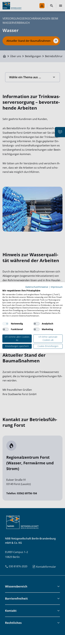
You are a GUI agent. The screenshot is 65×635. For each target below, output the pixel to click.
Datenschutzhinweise (36, 286)
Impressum (57, 286)
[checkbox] (5, 323)
